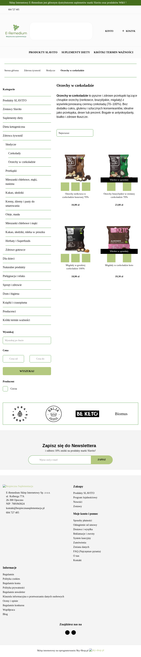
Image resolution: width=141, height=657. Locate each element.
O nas (76, 555)
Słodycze (11, 144)
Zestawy (77, 506)
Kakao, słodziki (15, 192)
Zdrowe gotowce (15, 249)
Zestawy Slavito (12, 109)
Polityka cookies (11, 578)
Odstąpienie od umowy (85, 525)
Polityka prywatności (14, 587)
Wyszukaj (27, 371)
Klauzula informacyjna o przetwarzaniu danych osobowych (33, 596)
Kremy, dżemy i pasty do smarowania (20, 203)
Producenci (9, 311)
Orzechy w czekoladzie (21, 161)
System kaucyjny (82, 538)
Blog (5, 614)
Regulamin (8, 574)
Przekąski (11, 170)
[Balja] (53, 414)
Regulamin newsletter (14, 592)
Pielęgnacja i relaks (14, 276)
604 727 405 (12, 512)
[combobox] (75, 133)
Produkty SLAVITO (43, 52)
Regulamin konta (11, 583)
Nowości (77, 502)
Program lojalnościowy (85, 497)
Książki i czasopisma (15, 302)
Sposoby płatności (82, 520)
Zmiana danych (81, 547)
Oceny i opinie (10, 601)
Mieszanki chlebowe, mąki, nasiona (21, 181)
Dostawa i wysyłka (83, 529)
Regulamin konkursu (13, 605)
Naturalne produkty (14, 267)
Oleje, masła (13, 214)
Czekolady (14, 153)
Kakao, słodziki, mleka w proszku (25, 232)
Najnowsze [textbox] (64, 133)
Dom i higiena (11, 293)
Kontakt (77, 560)
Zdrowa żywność (13, 135)
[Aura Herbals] (20, 414)
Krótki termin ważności (113, 52)
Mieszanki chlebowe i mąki (21, 223)
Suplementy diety (76, 52)
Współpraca (9, 609)
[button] (105, 487)
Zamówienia (79, 542)
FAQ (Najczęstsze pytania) (87, 551)
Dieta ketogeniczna (14, 126)
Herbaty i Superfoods (18, 240)
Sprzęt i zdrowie (12, 284)
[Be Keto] (87, 414)
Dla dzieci (9, 258)
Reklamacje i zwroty (84, 533)
